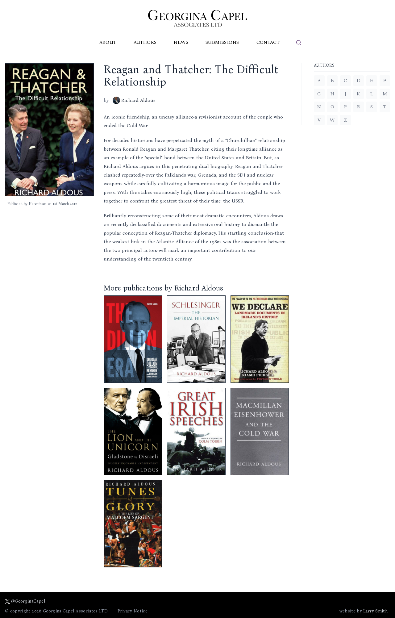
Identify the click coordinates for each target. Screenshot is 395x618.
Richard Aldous (138, 100)
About (107, 42)
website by (363, 611)
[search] (299, 42)
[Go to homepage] (197, 18)
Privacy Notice (133, 611)
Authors (145, 42)
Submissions (222, 42)
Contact (268, 42)
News (181, 42)
